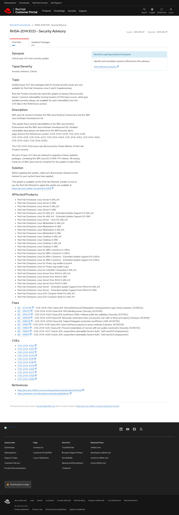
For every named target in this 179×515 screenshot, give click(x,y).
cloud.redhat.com (98, 463)
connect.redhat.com (99, 458)
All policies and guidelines (56, 509)
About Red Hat (21, 500)
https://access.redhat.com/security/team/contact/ (97, 406)
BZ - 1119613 (23, 327)
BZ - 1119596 (23, 317)
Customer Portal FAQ (42, 452)
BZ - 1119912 (23, 331)
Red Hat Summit (130, 500)
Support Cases (10, 458)
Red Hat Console (40, 3)
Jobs (32, 500)
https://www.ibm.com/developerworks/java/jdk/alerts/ (43, 393)
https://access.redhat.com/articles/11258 (31, 188)
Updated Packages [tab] (40, 42)
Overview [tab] (16, 42)
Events (39, 500)
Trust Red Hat (68, 447)
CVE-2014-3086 (25, 379)
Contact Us (38, 447)
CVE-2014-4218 (25, 362)
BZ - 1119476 (23, 314)
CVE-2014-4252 (25, 352)
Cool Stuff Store (114, 500)
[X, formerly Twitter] (141, 430)
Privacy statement (22, 509)
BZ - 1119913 (23, 334)
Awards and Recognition (72, 463)
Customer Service (12, 463)
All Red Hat (161, 12)
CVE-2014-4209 (26, 365)
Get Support (56, 3)
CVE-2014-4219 (25, 359)
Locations (50, 500)
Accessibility (67, 458)
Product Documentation (15, 468)
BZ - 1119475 (23, 311)
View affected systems (105, 66)
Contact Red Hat (64, 500)
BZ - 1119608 (23, 321)
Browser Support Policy (72, 452)
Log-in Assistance (41, 458)
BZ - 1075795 (24, 307)
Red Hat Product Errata (20, 25)
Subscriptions (10, 3)
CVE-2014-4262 (25, 345)
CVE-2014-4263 (25, 349)
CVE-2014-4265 (25, 369)
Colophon (66, 468)
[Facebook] (134, 430)
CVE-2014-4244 (26, 355)
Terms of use (37, 509)
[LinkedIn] (121, 430)
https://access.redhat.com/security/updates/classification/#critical (49, 390)
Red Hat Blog (79, 500)
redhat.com (96, 447)
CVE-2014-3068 (25, 375)
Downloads (24, 3)
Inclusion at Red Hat (96, 500)
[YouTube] (127, 430)
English (152, 12)
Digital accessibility (77, 509)
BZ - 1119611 (23, 324)
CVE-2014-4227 (25, 372)
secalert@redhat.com (46, 406)
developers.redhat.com (101, 452)
